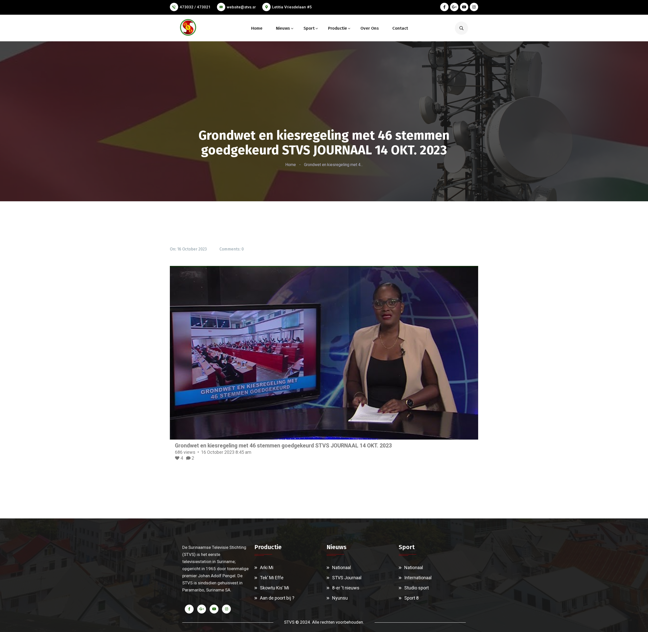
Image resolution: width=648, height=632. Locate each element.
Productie (337, 28)
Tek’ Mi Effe (272, 577)
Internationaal (418, 577)
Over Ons (369, 28)
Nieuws (283, 28)
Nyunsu (340, 598)
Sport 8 (411, 598)
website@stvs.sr (241, 7)
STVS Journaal (346, 577)
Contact (400, 28)
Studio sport (416, 587)
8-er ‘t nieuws (345, 587)
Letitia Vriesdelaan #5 (292, 7)
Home (256, 28)
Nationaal (341, 567)
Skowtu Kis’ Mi (274, 587)
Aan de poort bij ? (277, 598)
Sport (309, 28)
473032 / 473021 (195, 7)
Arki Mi (266, 567)
